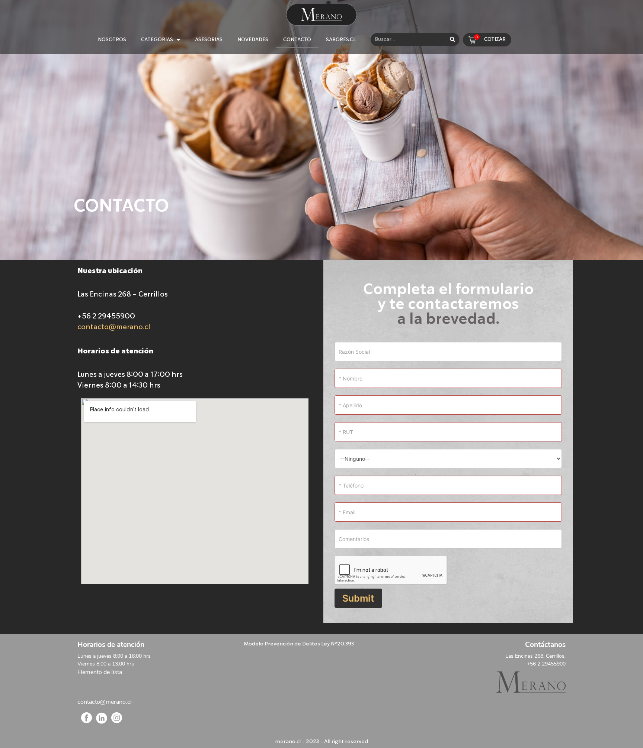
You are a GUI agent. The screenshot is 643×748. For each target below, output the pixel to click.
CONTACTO (297, 39)
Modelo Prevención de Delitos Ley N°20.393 (299, 644)
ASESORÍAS (209, 39)
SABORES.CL (341, 39)
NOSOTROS (112, 39)
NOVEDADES (252, 39)
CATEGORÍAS (157, 39)
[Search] (452, 39)
